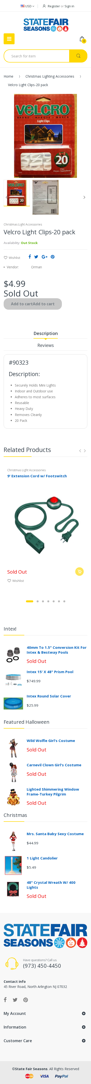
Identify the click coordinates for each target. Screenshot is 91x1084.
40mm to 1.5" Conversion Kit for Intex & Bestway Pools (57, 650)
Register (54, 6)
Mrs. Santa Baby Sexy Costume (55, 833)
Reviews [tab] (45, 345)
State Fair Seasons (31, 1068)
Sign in (69, 6)
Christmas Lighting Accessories (49, 76)
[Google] (44, 256)
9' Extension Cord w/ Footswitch (37, 475)
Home (8, 76)
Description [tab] (45, 333)
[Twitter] (36, 256)
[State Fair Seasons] (46, 23)
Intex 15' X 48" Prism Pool (50, 671)
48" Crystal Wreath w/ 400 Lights (51, 885)
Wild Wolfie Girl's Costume (51, 740)
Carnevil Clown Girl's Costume (54, 764)
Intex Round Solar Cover (49, 696)
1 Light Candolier (42, 858)
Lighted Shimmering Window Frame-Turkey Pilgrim (53, 791)
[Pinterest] (52, 256)
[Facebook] (29, 256)
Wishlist (14, 257)
